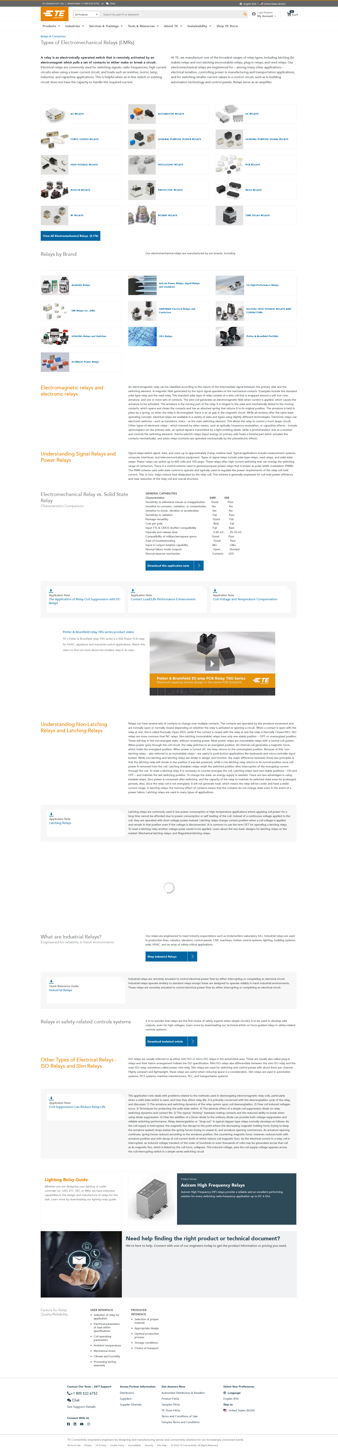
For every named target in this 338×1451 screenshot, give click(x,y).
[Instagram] (90, 1424)
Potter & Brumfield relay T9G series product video (98, 632)
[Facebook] (70, 1424)
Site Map (161, 1445)
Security (149, 1445)
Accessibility (134, 1445)
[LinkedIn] (77, 1424)
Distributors (127, 1393)
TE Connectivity (54, 14)
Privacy (88, 1445)
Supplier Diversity (131, 1404)
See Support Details (81, 1407)
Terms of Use (74, 1445)
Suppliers (125, 1398)
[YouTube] (83, 1424)
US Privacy (100, 1445)
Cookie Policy (117, 1445)
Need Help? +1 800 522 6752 (83, 3)
